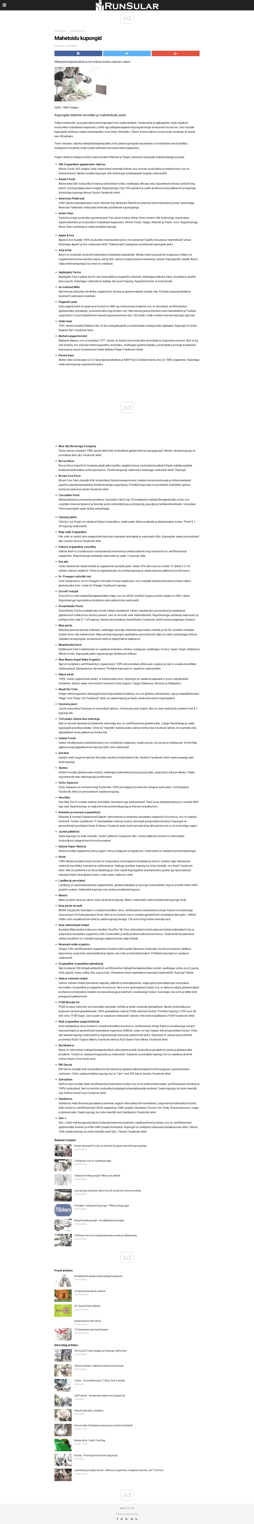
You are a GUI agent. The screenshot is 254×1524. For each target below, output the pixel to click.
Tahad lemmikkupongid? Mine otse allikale (97, 1175)
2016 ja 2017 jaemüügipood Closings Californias (100, 1350)
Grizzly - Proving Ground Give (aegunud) (95, 1455)
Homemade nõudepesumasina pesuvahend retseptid (103, 1425)
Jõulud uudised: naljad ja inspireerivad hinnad (98, 1365)
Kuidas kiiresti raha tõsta (87, 1321)
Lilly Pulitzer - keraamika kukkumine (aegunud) (99, 1395)
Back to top (127, 1508)
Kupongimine (60, 31)
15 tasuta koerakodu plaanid (89, 1291)
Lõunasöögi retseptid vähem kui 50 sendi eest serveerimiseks (107, 1190)
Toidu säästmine (77, 31)
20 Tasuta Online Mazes (87, 1306)
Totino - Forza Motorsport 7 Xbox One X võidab (99, 1380)
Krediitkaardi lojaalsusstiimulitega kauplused (98, 1276)
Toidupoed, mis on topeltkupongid (92, 1160)
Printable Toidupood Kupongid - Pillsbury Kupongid (101, 1205)
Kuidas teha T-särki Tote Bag (89, 1440)
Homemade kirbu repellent (88, 1410)
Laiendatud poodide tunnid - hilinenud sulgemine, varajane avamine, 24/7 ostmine (118, 1470)
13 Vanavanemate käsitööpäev (91, 1329)
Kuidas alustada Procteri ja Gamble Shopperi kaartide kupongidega (110, 1145)
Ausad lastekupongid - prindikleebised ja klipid (99, 1220)
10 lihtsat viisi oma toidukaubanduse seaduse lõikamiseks (105, 1235)
